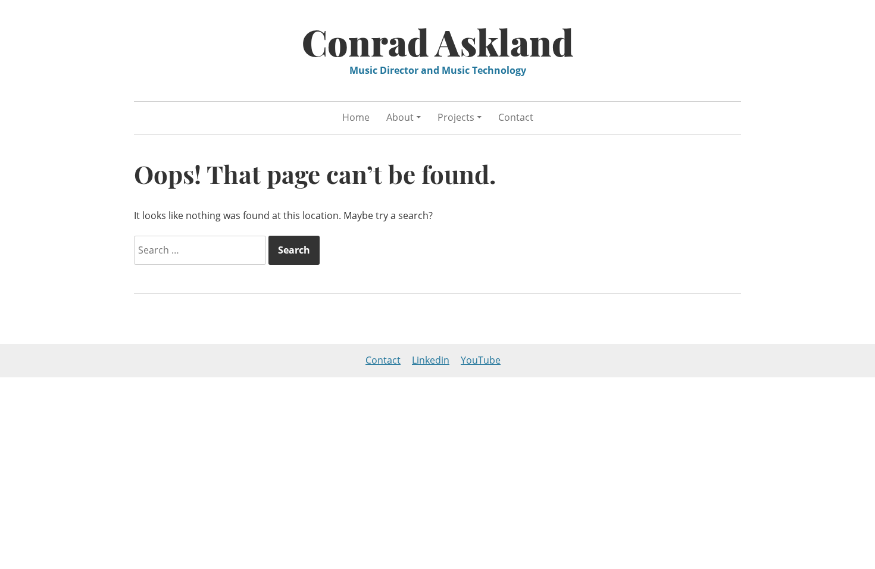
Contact (515, 117)
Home (356, 117)
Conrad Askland (438, 41)
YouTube (481, 360)
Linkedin (430, 360)
